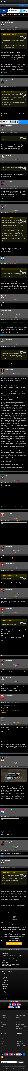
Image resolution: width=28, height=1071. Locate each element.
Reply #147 (3, 766)
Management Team (5, 1039)
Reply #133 (3, 302)
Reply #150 (3, 867)
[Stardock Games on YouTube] (13, 1004)
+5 (2, 84)
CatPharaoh (8, 155)
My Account (19, 1038)
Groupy (2, 1026)
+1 (2, 210)
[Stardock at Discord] (11, 1007)
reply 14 (16, 575)
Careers (2, 1041)
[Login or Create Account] (22, 1)
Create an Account (21, 1039)
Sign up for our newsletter (8, 1059)
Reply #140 (3, 570)
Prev (14, 20)
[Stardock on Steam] (20, 1004)
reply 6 (13, 269)
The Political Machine (20, 1024)
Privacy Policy (6, 1068)
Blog (2, 1038)
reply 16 (16, 620)
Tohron (7, 758)
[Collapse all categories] (27, 971)
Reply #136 (3, 376)
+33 (2, 314)
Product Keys (20, 1041)
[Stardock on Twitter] (8, 1004)
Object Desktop (4, 1015)
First (12, 20)
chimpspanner (9, 22)
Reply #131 (3, 212)
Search (8, 8)
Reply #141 (3, 598)
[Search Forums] (27, 1)
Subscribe (20, 1062)
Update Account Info (21, 1045)
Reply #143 (3, 669)
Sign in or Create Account (14, 943)
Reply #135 (3, 346)
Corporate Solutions (5, 1017)
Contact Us (3, 1049)
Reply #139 (3, 555)
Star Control (18, 1022)
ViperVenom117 (9, 695)
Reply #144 (3, 684)
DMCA (18, 1068)
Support (19, 1033)
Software (3, 1013)
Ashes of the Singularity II (21, 1015)
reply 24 (14, 34)
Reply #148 (3, 816)
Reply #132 (3, 263)
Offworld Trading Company (21, 1026)
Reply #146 (3, 724)
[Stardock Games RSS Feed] (19, 1007)
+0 (2, 864)
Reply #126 (3, 29)
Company (3, 1033)
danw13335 (8, 257)
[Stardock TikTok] (14, 1007)
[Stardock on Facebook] (10, 1004)
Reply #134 (3, 319)
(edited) (18, 520)
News (2, 1043)
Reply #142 (3, 615)
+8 (2, 761)
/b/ (5, 295)
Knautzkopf (8, 810)
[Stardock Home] (5, 1)
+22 (2, 550)
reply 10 (12, 92)
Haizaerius (8, 860)
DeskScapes (3, 1022)
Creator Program (4, 1047)
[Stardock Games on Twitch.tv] (15, 1004)
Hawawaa (8, 310)
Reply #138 (3, 520)
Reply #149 (3, 850)
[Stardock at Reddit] (9, 1007)
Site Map (23, 1068)
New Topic (23, 5)
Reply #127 (3, 86)
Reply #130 (3, 188)
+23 (2, 722)
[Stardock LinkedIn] (16, 1007)
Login (12, 8)
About (2, 1036)
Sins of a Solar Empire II (20, 1021)
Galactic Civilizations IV (20, 1019)
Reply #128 (3, 132)
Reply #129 (3, 162)
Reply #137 (3, 482)
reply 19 (15, 218)
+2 (2, 261)
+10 (2, 480)
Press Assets (3, 1045)
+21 (2, 129)
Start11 (2, 1019)
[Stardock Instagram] (17, 1004)
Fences (2, 1021)
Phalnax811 (8, 125)
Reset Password (20, 1043)
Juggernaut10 (9, 80)
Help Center (19, 1036)
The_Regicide (8, 546)
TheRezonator (9, 369)
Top (26, 29)
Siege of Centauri (19, 1028)
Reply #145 (3, 702)
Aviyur (7, 476)
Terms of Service (13, 1068)
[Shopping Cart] (24, 1)
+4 (2, 26)
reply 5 (15, 872)
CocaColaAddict (9, 514)
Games (17, 1013)
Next (23, 20)
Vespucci (7, 206)
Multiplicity (3, 1024)
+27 (2, 373)
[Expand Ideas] (2, 982)
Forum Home (3, 8)
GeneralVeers (9, 718)
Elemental (18, 1017)
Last (26, 20)
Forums (2, 1050)
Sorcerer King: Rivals (20, 1030)
